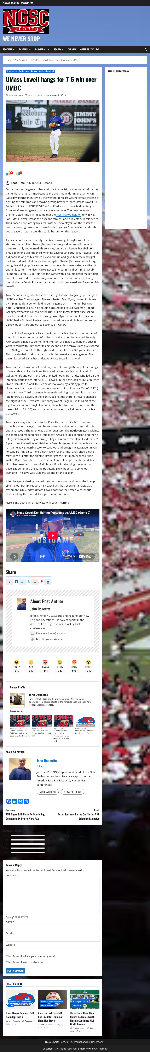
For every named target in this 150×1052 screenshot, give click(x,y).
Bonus (34, 71)
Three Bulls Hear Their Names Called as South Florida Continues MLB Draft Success (82, 1018)
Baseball (23, 49)
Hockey (57, 49)
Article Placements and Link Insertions (82, 1042)
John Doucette (16, 95)
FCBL (27, 725)
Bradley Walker (79, 1028)
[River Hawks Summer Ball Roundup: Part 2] (20, 999)
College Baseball (46, 71)
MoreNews (86, 1048)
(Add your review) (75, 836)
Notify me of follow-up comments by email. (32, 956)
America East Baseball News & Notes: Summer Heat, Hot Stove (50, 1016)
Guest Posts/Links (89, 49)
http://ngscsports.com (50, 639)
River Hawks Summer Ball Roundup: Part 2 (84, 731)
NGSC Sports (52, 1042)
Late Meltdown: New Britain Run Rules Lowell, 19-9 (42, 733)
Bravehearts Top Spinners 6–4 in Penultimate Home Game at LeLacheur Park (61, 735)
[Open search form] (145, 49)
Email (10, 933)
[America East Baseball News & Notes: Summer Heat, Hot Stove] (52, 999)
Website (10, 944)
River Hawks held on (68, 214)
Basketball (41, 49)
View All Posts (72, 791)
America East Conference (18, 71)
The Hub (72, 49)
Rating (10, 917)
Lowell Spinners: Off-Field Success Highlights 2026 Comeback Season (20, 733)
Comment (12, 875)
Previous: (25, 814)
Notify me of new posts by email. (26, 962)
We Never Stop (21, 38)
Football (7, 49)
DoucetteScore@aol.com (51, 633)
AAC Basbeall (79, 998)
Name (10, 921)
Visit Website (48, 791)
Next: (78, 814)
